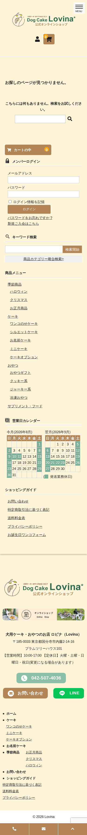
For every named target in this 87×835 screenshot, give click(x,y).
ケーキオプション (24, 357)
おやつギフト (20, 373)
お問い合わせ (18, 501)
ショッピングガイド (20, 778)
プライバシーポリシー (25, 526)
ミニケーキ (18, 349)
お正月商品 (18, 308)
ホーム (11, 713)
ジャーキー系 (20, 389)
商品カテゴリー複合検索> (43, 259)
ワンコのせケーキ (24, 324)
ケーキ (13, 316)
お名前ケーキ (20, 340)
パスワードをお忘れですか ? (30, 218)
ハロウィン (18, 291)
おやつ (13, 365)
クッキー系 (18, 381)
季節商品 (15, 284)
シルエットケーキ (24, 332)
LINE (73, 693)
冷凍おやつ (18, 397)
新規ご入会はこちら (23, 224)
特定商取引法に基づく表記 (28, 510)
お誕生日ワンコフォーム (27, 535)
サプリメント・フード (25, 406)
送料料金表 (16, 518)
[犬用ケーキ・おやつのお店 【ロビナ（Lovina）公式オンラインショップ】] (43, 23)
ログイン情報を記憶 (28, 202)
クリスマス (18, 300)
